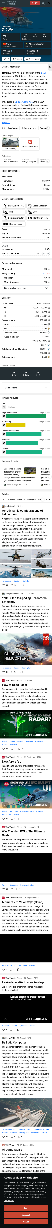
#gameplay (26, 668)
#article (26, 581)
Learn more (9, 1200)
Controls (21, 1129)
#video (4, 741)
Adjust (26, 1222)
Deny (26, 1208)
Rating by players (29, 128)
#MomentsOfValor (9, 965)
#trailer (14, 1025)
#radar (4, 744)
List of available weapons (15, 288)
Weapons (35, 1132)
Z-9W (43, 73)
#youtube (13, 744)
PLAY (35, 3)
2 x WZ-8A (46, 233)
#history (17, 581)
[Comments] (12, 889)
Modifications (11, 388)
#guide (16, 668)
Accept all (26, 1215)
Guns (29, 1129)
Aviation (29, 741)
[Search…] (43, 3)
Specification (13, 128)
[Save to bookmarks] (18, 1030)
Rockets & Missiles (41, 1129)
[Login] (48, 3)
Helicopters (6, 581)
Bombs (5, 1132)
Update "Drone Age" (24, 102)
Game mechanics (16, 741)
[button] (50, 67)
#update (5, 1025)
